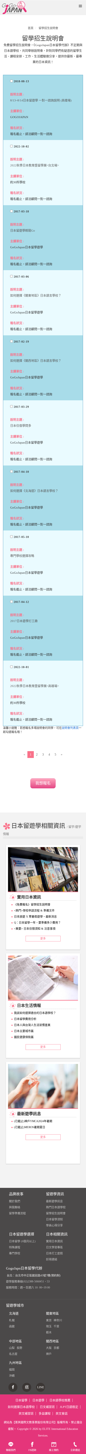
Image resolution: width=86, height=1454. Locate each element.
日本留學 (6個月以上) (22, 1241)
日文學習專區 (54, 1247)
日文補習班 (47, 1407)
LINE (40, 1387)
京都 (56, 1347)
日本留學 (21, 1400)
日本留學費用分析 (25, 1018)
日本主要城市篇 (24, 1031)
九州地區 (15, 1362)
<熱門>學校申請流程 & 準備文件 (34, 910)
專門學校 (14, 1253)
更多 (43, 938)
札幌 (12, 1320)
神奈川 (58, 1320)
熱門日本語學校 (56, 1207)
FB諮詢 (32, 1450)
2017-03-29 (21, 406)
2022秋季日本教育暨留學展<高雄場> (34, 686)
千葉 (56, 1326)
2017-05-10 (21, 537)
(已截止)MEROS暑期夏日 (29, 1127)
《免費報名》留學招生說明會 (32, 904)
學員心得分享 (54, 1225)
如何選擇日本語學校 (21, 1407)
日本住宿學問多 (20, 425)
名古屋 (13, 1353)
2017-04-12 (21, 601)
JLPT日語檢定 (69, 1407)
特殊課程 (14, 1247)
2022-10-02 (21, 146)
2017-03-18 (21, 211)
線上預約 (54, 1450)
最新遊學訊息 (54, 1201)
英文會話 (62, 1413)
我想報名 (43, 783)
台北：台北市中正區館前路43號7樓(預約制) (34, 1275)
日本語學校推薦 (59, 1400)
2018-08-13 (21, 81)
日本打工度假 (54, 1253)
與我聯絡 (14, 1207)
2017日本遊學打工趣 (24, 621)
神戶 (49, 1353)
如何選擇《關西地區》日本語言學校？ (35, 360)
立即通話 (75, 1450)
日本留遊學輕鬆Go (22, 230)
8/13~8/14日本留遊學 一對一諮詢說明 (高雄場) (41, 100)
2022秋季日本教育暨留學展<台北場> (34, 165)
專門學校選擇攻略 (22, 555)
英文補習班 (26, 1413)
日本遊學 (38, 1400)
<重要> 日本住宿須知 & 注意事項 (34, 928)
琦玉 (49, 1326)
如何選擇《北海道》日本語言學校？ (34, 490)
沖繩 (12, 1375)
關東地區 (52, 1313)
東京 (49, 1320)
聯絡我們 (11, 1450)
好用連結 (51, 1259)
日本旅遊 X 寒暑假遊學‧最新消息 (35, 916)
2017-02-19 (21, 341)
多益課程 (45, 1413)
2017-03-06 (21, 276)
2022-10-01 (21, 667)
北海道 (14, 1313)
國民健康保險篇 (24, 1037)
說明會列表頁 (70, 727)
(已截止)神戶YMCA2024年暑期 (33, 1121)
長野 (19, 1347)
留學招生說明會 (56, 1213)
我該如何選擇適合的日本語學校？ (35, 1012)
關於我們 (14, 1201)
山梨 (12, 1347)
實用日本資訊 (54, 1241)
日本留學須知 (54, 1219)
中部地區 (15, 1341)
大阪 (49, 1347)
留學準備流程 (17, 1213)
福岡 (12, 1369)
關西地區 (52, 1341)
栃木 (49, 1332)
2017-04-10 (21, 471)
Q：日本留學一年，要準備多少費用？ (37, 922)
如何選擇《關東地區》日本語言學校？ (35, 295)
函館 (12, 1326)
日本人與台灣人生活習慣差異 (32, 1025)
